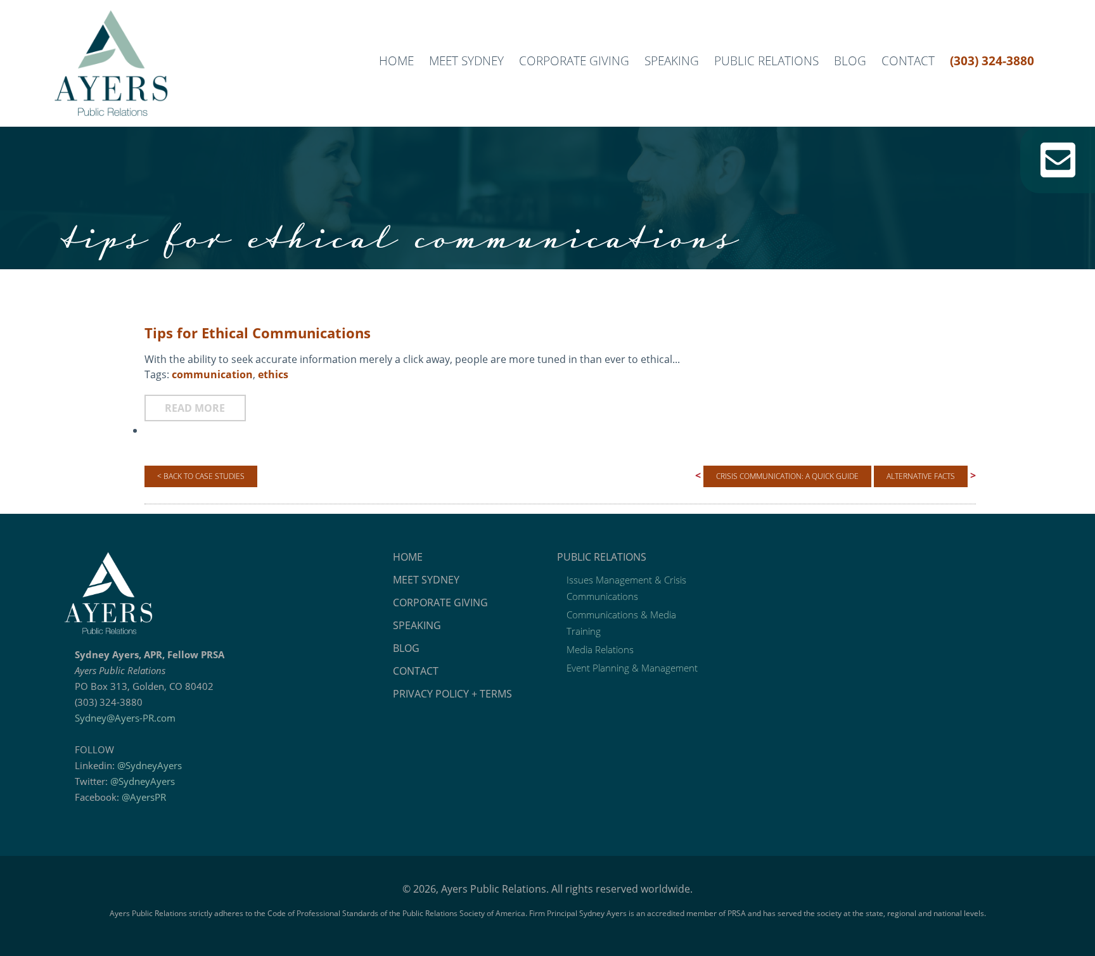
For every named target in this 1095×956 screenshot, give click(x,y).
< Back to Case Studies (201, 476)
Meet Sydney (466, 61)
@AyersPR (144, 797)
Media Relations (600, 649)
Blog (850, 61)
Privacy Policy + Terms (452, 694)
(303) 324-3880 (992, 61)
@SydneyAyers (149, 765)
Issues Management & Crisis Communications (626, 587)
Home (396, 61)
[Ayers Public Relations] (218, 593)
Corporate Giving (574, 61)
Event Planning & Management (632, 667)
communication (212, 374)
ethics (273, 374)
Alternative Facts (921, 476)
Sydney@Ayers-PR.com (125, 717)
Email (1058, 160)
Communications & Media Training (621, 622)
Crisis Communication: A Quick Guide (787, 476)
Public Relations (766, 61)
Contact (908, 61)
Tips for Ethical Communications (257, 332)
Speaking (671, 61)
